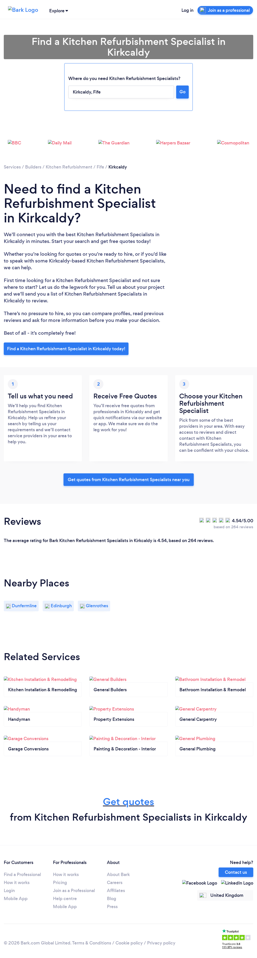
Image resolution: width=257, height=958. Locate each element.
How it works (17, 883)
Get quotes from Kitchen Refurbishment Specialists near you (128, 480)
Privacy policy (161, 943)
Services (12, 167)
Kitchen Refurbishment (69, 167)
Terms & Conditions (91, 943)
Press (112, 907)
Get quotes (128, 802)
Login (9, 891)
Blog (111, 899)
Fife (100, 167)
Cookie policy (129, 943)
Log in (187, 10)
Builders (33, 167)
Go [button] (182, 92)
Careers (114, 883)
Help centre (65, 899)
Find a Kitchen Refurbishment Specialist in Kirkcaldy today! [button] (66, 349)
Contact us (236, 872)
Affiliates (116, 891)
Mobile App (16, 899)
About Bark (118, 875)
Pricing (60, 883)
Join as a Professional (74, 891)
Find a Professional (22, 875)
